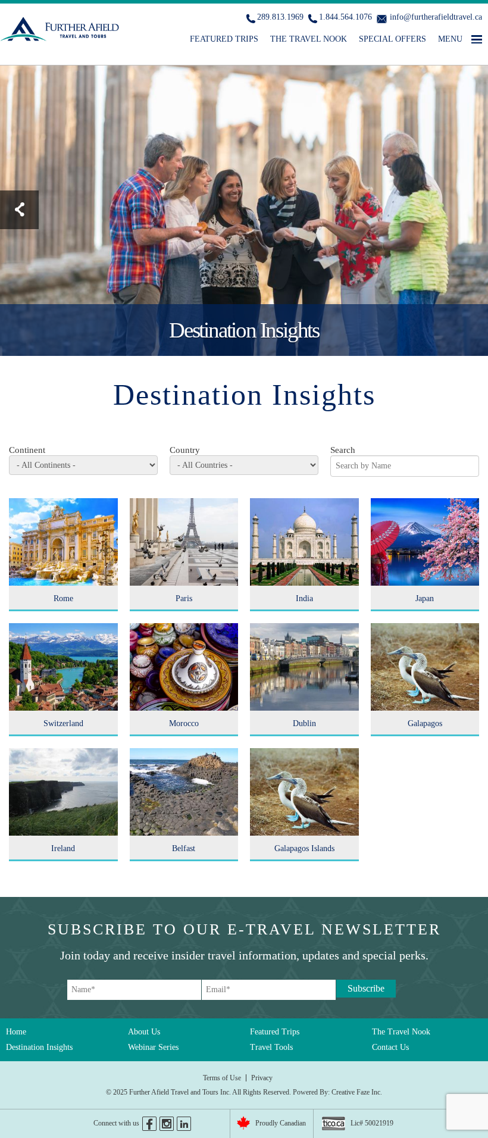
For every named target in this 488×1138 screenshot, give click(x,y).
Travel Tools (271, 1047)
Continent (27, 450)
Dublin (304, 723)
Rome (63, 598)
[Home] (61, 31)
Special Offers (392, 39)
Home (16, 1031)
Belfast (183, 848)
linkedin (184, 1124)
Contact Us (390, 1047)
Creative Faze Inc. (356, 1092)
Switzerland (63, 723)
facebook (149, 1124)
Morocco (184, 723)
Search (342, 450)
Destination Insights (39, 1047)
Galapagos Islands (304, 848)
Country (185, 450)
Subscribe (366, 988)
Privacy (262, 1078)
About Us (144, 1031)
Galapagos (425, 723)
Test (19, 209)
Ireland (63, 848)
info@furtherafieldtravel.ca (436, 16)
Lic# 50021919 (372, 1123)
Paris (184, 598)
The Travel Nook (308, 39)
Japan (424, 598)
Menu (450, 39)
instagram (166, 1124)
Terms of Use (222, 1078)
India (304, 598)
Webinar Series (153, 1047)
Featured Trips (224, 39)
